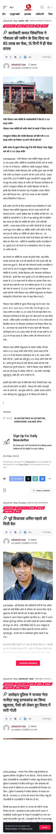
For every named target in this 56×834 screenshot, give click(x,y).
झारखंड (19, 26)
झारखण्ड (40, 508)
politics (21, 508)
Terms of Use (26, 829)
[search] (42, 7)
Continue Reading (28, 663)
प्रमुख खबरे (29, 26)
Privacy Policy (11, 829)
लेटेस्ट (44, 26)
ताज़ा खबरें (32, 421)
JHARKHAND (20, 421)
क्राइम (31, 684)
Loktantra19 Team (18, 64)
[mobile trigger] (5, 7)
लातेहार (18, 688)
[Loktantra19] (28, 7)
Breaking (9, 26)
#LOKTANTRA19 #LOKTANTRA (29, 418)
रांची (38, 26)
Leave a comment (43, 490)
